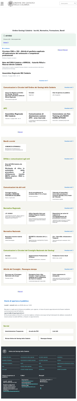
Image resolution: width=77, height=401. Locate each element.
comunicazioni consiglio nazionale (28, 360)
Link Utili (55, 331)
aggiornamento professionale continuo (65, 363)
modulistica (59, 357)
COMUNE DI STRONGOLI (12, 146)
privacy (40, 366)
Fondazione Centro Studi (60, 256)
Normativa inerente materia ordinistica (13, 237)
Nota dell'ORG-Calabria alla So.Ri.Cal (13, 164)
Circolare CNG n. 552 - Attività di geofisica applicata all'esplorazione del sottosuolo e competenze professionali (23, 53)
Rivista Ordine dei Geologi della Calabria (17, 338)
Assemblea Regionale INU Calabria (16, 73)
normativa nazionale (43, 360)
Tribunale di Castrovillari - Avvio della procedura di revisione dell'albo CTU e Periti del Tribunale (62, 195)
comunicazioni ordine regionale (27, 357)
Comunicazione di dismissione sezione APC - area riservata (37, 116)
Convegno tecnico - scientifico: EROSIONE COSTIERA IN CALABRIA (12, 194)
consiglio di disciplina (7, 360)
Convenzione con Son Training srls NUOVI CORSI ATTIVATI (61, 116)
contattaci (59, 366)
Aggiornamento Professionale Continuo (38, 256)
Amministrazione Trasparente (14, 331)
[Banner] (21, 6)
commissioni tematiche (7, 363)
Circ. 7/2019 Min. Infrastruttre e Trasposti (62, 237)
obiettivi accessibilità (61, 369)
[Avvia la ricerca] (75, 3)
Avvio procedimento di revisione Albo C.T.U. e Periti (38, 193)
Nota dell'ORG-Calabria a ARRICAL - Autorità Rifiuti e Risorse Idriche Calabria (23, 63)
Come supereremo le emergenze (59, 275)
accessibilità (41, 369)
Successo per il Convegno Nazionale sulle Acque (13, 275)
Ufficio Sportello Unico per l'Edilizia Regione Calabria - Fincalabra (37, 214)
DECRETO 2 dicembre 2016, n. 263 (38, 237)
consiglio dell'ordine (6, 357)
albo (3, 366)
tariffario (59, 360)
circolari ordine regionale (26, 366)
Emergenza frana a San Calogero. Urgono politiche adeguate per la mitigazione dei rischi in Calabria (37, 276)
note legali (4, 369)
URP (40, 363)
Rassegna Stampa (46, 338)
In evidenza (7, 48)
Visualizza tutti (43, 80)
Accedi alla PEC (34, 331)
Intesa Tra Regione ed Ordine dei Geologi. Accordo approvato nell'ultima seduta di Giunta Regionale (14, 95)
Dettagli (5, 42)
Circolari (31, 93)
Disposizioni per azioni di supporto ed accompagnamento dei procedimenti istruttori (60, 215)
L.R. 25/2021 (9, 213)
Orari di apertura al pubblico (61, 93)
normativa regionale (43, 357)
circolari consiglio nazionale (27, 369)
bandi (22, 363)
